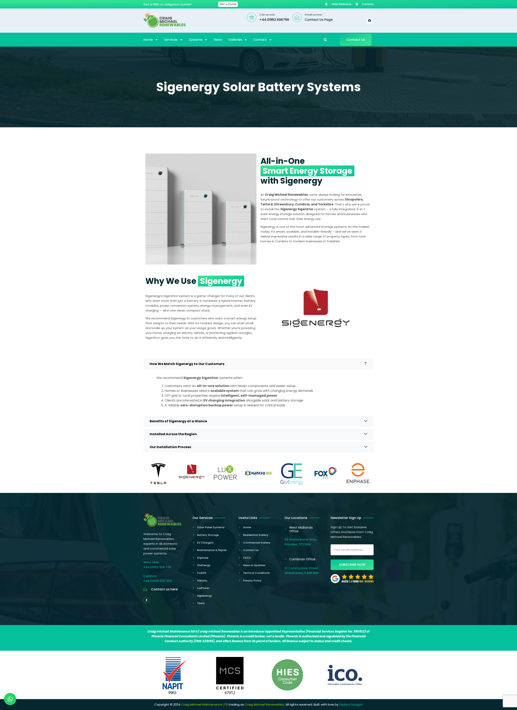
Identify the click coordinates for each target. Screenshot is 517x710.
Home (148, 40)
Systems (195, 40)
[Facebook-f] (146, 600)
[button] (325, 39)
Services (171, 40)
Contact (260, 40)
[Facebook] (369, 21)
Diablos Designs (351, 704)
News (218, 40)
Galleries (235, 40)
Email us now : (314, 15)
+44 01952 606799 (274, 19)
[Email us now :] (297, 17)
